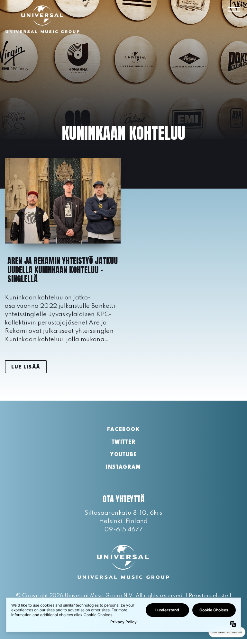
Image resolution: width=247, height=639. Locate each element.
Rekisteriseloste (208, 596)
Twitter (124, 442)
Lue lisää (25, 367)
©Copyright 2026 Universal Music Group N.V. (75, 596)
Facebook (123, 429)
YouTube (123, 454)
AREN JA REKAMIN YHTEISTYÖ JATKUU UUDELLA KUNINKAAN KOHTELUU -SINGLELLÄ (62, 269)
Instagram (123, 467)
